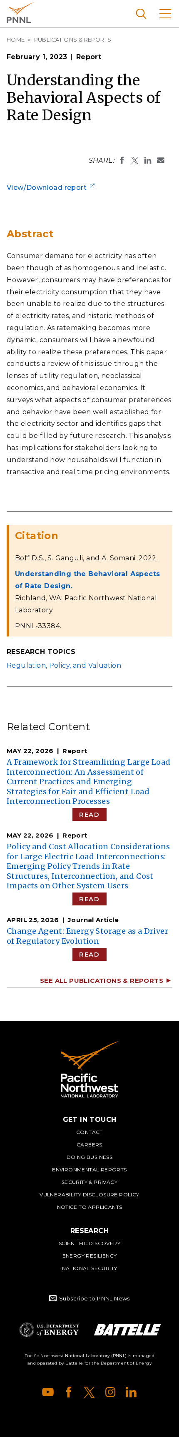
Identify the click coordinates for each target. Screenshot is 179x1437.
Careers (89, 1144)
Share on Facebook (122, 160)
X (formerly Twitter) (89, 1392)
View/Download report (47, 187)
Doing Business (90, 1157)
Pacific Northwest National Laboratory (21, 12)
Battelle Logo (127, 1329)
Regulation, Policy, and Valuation (64, 665)
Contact (89, 1132)
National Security (89, 1268)
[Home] (89, 1069)
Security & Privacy (89, 1182)
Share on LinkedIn (147, 160)
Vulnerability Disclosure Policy (89, 1194)
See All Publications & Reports (101, 980)
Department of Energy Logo (49, 1329)
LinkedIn (131, 1392)
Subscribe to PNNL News (94, 1298)
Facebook (68, 1392)
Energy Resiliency (89, 1256)
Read (89, 814)
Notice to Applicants (89, 1207)
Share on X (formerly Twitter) (134, 160)
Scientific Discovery (89, 1243)
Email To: (160, 160)
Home (16, 39)
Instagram (110, 1392)
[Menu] (165, 13)
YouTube (48, 1392)
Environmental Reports (89, 1169)
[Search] (140, 13)
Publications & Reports (73, 39)
